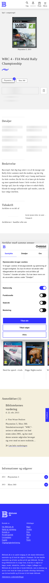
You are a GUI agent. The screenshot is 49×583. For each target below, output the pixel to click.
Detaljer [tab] (24, 253)
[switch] (42, 295)
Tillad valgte (24, 328)
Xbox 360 (22, 80)
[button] (24, 477)
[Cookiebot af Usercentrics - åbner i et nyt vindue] (35, 246)
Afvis (24, 335)
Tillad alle (24, 321)
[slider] (24, 35)
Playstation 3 (8, 80)
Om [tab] (40, 253)
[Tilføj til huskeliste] (43, 90)
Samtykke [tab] (9, 253)
